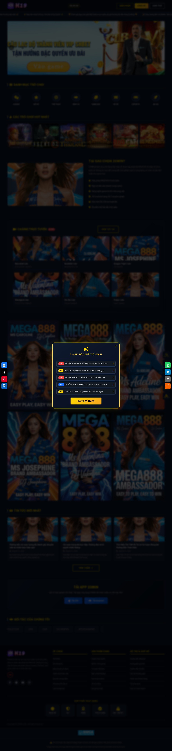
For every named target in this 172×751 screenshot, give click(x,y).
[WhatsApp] (168, 365)
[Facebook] (4, 365)
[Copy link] (168, 385)
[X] (4, 372)
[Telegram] (168, 372)
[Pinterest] (4, 379)
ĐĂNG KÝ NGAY (86, 401)
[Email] (168, 379)
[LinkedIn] (4, 385)
